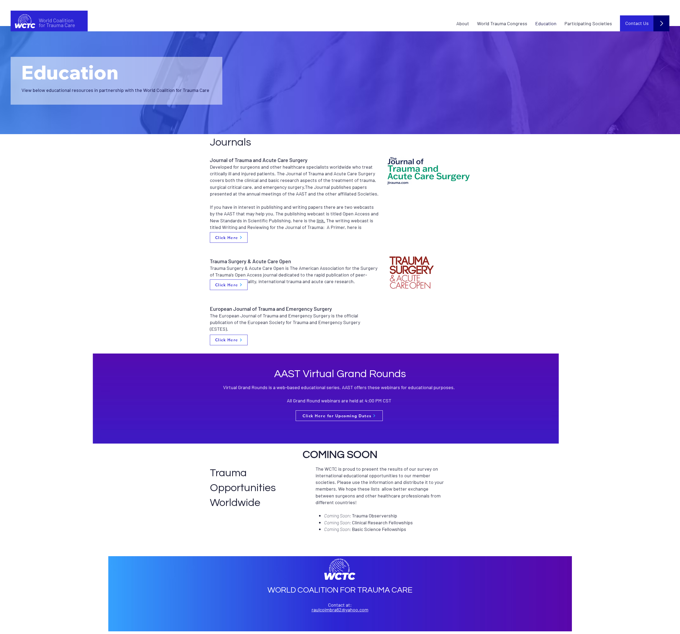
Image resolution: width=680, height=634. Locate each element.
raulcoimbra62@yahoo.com (340, 609)
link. (321, 220)
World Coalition (56, 20)
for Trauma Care (57, 25)
